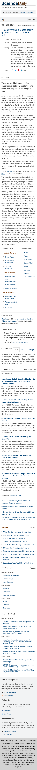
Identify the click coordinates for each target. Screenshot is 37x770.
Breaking (4, 527)
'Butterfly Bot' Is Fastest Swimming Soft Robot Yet (16, 438)
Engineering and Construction (11, 297)
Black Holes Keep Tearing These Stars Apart (18, 545)
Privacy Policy (7, 743)
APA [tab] (22, 349)
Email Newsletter (10, 692)
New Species (10, 284)
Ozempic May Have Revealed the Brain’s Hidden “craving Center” (17, 647)
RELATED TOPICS (8, 248)
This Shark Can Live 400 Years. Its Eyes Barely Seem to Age (17, 628)
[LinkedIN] (22, 70)
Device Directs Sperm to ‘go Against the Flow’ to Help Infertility (16, 456)
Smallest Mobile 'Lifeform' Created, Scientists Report (18, 419)
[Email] (25, 70)
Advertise (31, 740)
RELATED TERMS (26, 248)
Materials (4, 319)
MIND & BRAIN (5, 585)
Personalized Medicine (11, 575)
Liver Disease (8, 582)
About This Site (6, 740)
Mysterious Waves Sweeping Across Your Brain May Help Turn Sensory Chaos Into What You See (17, 641)
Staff (15, 740)
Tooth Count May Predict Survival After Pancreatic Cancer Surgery (16, 633)
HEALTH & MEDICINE (7, 572)
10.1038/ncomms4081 (21, 342)
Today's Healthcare (9, 267)
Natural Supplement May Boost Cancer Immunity (16, 558)
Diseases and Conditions (10, 261)
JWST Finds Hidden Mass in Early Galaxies (18, 554)
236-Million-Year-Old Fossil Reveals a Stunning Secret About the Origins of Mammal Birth (18, 518)
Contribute (22, 740)
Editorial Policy (19, 743)
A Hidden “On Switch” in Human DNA (16, 535)
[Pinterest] (19, 70)
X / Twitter (7, 714)
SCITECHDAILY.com (15, 496)
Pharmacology (8, 579)
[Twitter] (15, 70)
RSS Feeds (8, 695)
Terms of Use (30, 743)
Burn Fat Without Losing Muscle (14, 538)
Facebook (7, 710)
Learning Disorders (9, 595)
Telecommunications (11, 303)
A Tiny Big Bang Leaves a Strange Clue (17, 532)
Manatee (27, 270)
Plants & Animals (9, 273)
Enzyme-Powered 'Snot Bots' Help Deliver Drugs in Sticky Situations (17, 401)
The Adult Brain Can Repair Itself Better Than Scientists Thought (19, 652)
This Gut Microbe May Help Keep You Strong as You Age (18, 661)
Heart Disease (10, 257)
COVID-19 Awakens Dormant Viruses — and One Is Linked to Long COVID (18, 666)
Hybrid (26, 252)
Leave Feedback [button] (10, 731)
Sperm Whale (28, 263)
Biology (26, 273)
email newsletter (27, 12)
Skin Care (6, 608)
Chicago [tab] (31, 349)
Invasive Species (11, 288)
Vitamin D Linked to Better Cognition (15, 541)
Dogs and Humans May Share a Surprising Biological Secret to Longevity (16, 502)
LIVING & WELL (5, 598)
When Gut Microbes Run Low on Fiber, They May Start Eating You (18, 671)
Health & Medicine (9, 253)
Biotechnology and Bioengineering (10, 278)
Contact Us (8, 734)
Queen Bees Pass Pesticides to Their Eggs (18, 563)
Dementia (6, 592)
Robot (26, 256)
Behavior (6, 588)
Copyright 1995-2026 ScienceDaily (14, 746)
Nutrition (6, 601)
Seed (26, 266)
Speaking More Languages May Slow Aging (18, 551)
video (3, 174)
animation (10, 171)
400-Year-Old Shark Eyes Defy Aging (16, 548)
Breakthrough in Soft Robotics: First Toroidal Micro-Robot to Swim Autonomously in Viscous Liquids (18, 381)
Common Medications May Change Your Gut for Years (18, 622)
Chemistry (8, 308)
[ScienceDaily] (14, 3)
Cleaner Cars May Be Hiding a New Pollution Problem (17, 507)
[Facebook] (12, 70)
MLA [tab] (16, 349)
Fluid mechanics (29, 277)
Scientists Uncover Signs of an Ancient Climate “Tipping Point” (17, 513)
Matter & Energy (8, 292)
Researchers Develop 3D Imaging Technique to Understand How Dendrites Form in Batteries (18, 475)
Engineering (28, 259)
